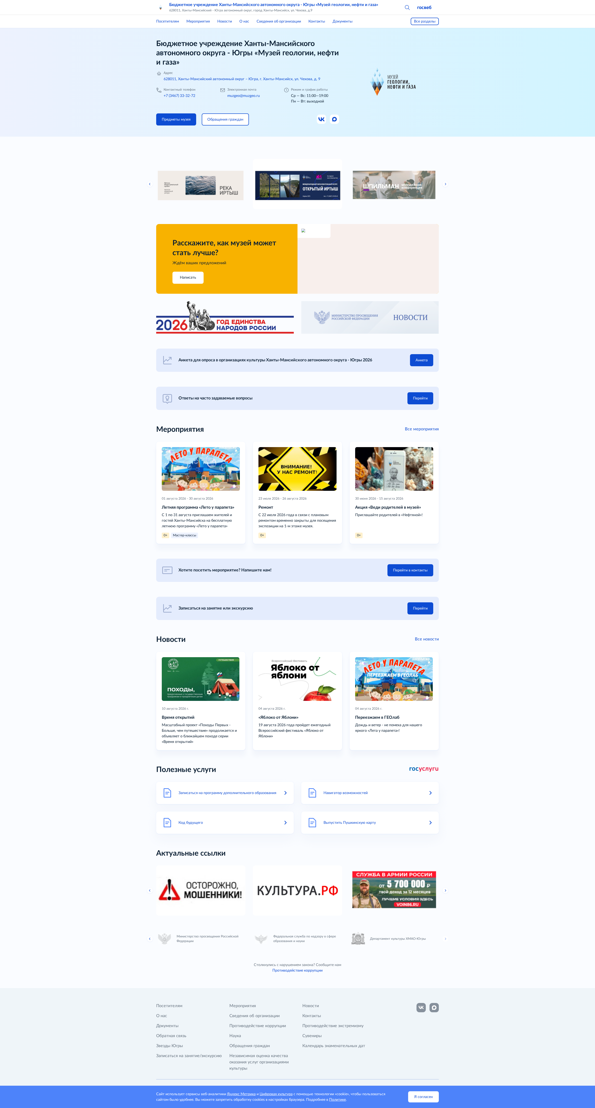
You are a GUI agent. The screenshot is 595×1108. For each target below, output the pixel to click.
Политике (337, 1099)
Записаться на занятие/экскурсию (189, 1056)
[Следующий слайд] (445, 184)
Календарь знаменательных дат (333, 1046)
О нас (244, 21)
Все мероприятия (422, 429)
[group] (200, 184)
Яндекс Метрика (241, 1094)
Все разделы (425, 21)
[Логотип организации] (160, 7)
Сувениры (312, 1036)
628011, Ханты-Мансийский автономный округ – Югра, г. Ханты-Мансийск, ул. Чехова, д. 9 (242, 79)
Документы (343, 21)
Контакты (316, 21)
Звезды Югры (169, 1046)
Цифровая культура (276, 1094)
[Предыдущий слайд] (150, 184)
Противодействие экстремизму (333, 1026)
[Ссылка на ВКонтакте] (421, 1007)
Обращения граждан (249, 1046)
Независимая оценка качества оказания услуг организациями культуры (259, 1062)
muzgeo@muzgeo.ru (243, 96)
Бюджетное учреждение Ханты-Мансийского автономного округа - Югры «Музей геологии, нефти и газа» (273, 5)
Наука (235, 1036)
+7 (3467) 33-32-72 (179, 96)
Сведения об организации (279, 21)
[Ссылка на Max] (335, 119)
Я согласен (423, 1097)
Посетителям (167, 21)
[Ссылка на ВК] (322, 119)
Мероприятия (198, 21)
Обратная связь (171, 1036)
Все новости (427, 639)
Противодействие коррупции (297, 970)
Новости (224, 21)
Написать (188, 277)
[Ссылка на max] (434, 1007)
